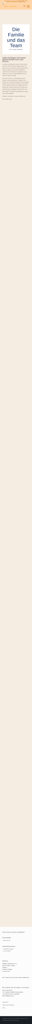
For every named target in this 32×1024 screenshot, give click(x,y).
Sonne (4, 810)
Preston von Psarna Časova (13, 522)
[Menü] (27, 6)
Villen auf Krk (6, 940)
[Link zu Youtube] (28, 1022)
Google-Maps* (6, 971)
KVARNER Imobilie (8, 949)
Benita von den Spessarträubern (15, 787)
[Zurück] (4, 232)
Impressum (5, 1002)
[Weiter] (27, 232)
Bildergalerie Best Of (16, 526)
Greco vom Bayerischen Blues (14, 659)
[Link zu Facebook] (26, 1022)
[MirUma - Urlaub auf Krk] (13, 6)
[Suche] (23, 6)
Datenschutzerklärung (8, 1005)
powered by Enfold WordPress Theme (10, 1020)
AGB (3, 1008)
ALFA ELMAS (6, 951)
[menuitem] (23, 6)
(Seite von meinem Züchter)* (10, 549)
